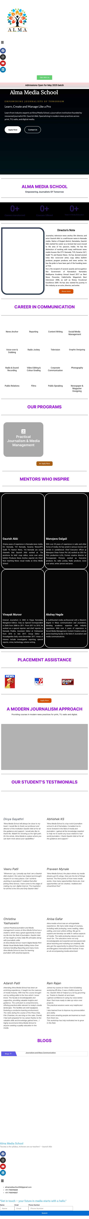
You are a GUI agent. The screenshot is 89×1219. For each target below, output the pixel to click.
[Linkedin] (3, 70)
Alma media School (10, 1088)
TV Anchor (53, 1091)
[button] (44, 42)
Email (16, 1205)
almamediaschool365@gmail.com (18, 1187)
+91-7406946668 (11, 1190)
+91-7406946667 (11, 1193)
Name (2, 1205)
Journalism (7, 1068)
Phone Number (34, 1205)
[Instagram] (3, 57)
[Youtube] (3, 63)
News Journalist (13, 1091)
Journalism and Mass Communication (41, 1053)
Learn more (23, 445)
